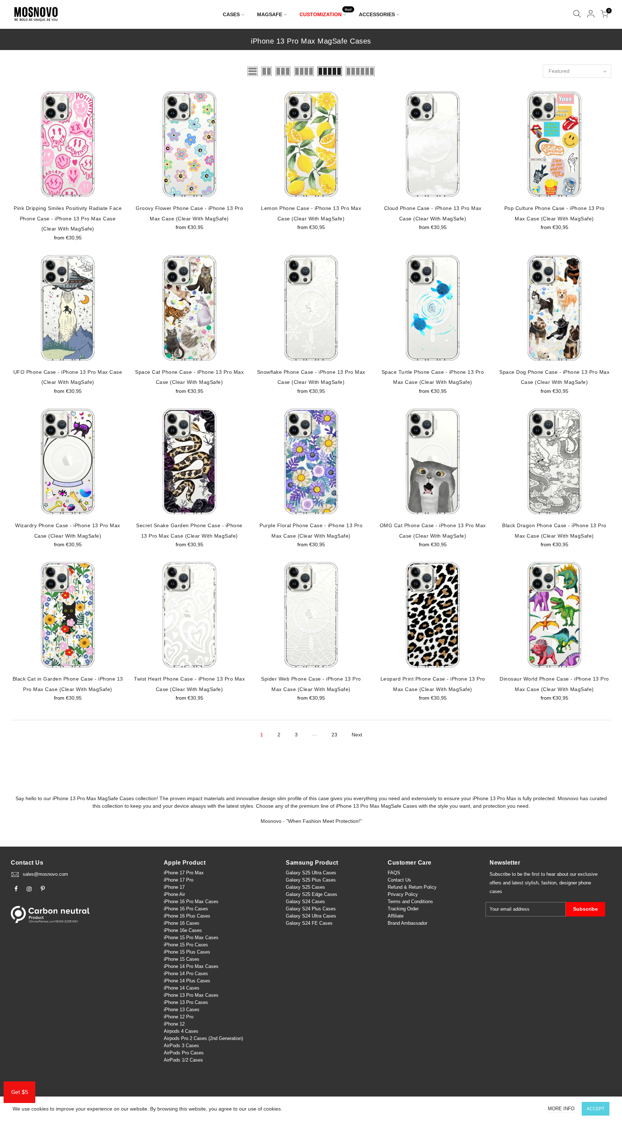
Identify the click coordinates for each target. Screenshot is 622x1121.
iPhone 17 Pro (178, 880)
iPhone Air (174, 894)
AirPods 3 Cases (181, 1045)
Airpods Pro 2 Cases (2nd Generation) (203, 1038)
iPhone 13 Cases (181, 1009)
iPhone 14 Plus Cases (187, 980)
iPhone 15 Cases (181, 959)
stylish (531, 882)
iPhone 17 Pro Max (184, 872)
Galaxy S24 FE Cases (309, 923)
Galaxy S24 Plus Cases (311, 908)
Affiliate (396, 916)
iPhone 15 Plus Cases (187, 952)
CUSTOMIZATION (325, 13)
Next (357, 734)
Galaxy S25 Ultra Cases (311, 872)
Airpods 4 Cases (181, 1031)
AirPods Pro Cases (184, 1052)
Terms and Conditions (410, 901)
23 (334, 734)
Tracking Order (403, 908)
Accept (595, 1108)
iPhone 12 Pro (178, 1016)
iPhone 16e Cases (183, 930)
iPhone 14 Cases (181, 988)
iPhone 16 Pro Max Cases (191, 901)
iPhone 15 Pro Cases (186, 944)
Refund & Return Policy (412, 887)
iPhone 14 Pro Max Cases (191, 966)
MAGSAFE (269, 14)
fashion (548, 882)
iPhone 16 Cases (181, 923)
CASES (231, 14)
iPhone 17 (174, 887)
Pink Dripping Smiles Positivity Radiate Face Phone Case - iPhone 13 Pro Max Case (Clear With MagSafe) (68, 218)
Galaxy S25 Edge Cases (311, 894)
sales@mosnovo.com (45, 874)
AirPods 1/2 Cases (183, 1060)
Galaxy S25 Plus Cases (311, 880)
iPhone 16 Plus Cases (187, 916)
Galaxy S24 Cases (305, 901)
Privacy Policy (403, 894)
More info (561, 1108)
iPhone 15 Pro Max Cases (191, 937)
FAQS (394, 872)
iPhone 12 (174, 1024)
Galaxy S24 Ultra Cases (311, 916)
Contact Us (399, 880)
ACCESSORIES (377, 14)
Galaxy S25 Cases (305, 887)
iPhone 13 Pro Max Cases (191, 995)
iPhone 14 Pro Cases (186, 973)
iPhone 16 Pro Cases (186, 908)
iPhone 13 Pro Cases (186, 1002)
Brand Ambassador (407, 923)
